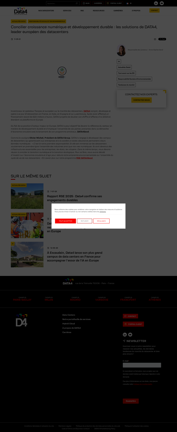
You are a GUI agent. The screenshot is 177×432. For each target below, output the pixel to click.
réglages (103, 212)
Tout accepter (65, 221)
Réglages (101, 221)
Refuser (84, 221)
